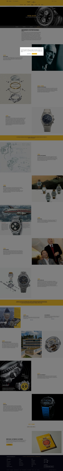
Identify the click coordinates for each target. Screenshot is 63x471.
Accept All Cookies (34, 53)
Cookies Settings (29, 53)
